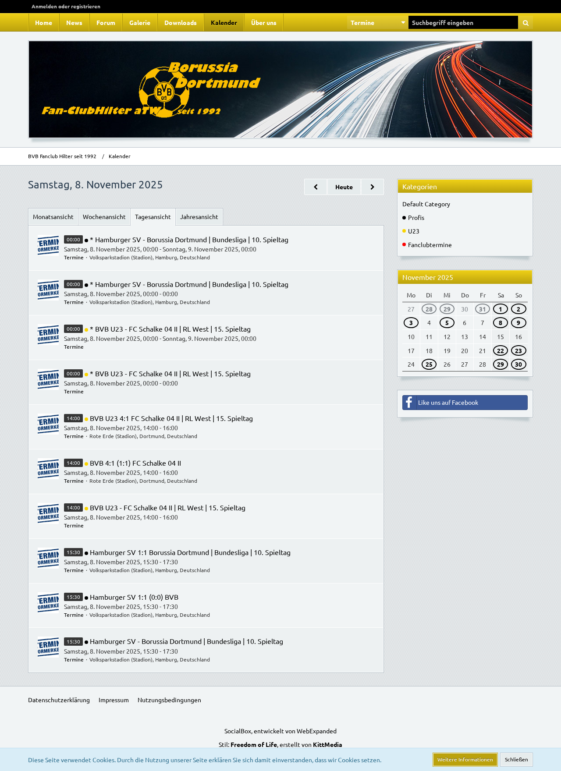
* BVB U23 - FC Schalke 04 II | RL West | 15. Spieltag (170, 328)
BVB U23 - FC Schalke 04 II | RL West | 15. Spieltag (167, 507)
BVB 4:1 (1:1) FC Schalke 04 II (135, 462)
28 (429, 309)
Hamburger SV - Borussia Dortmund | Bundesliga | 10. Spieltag (186, 641)
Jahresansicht (199, 216)
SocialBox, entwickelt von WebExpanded (280, 731)
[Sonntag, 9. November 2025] (372, 187)
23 (518, 350)
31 (482, 309)
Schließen (516, 759)
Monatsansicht (53, 216)
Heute (344, 187)
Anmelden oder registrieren (66, 6)
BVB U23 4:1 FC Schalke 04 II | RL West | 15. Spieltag (171, 418)
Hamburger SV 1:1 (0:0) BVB (134, 596)
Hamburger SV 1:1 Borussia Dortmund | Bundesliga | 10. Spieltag (190, 552)
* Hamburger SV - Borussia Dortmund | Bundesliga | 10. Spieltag (189, 239)
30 (518, 364)
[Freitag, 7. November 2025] (315, 187)
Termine (74, 257)
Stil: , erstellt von (280, 744)
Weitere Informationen (465, 759)
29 (447, 309)
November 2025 (427, 276)
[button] (377, 22)
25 (429, 364)
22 (500, 350)
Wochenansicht (104, 216)
